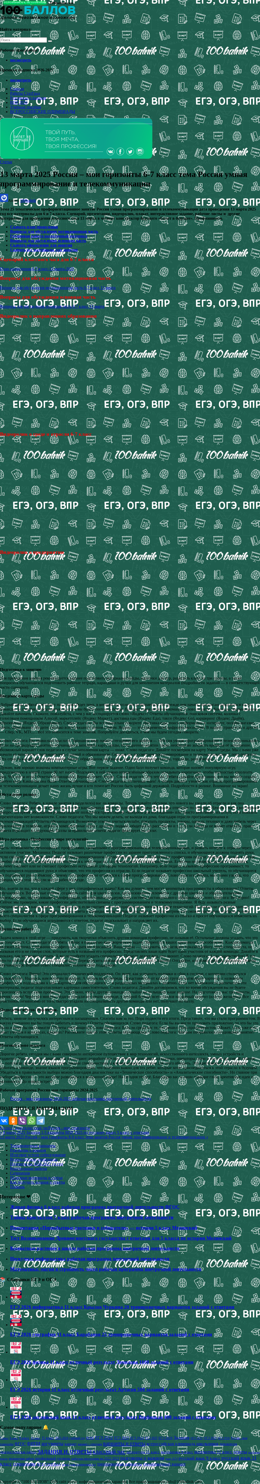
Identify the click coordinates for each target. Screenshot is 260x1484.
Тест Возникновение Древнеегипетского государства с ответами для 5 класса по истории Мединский (121, 1238)
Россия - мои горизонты (69, 1128)
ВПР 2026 (18, 102)
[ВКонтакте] (4, 1121)
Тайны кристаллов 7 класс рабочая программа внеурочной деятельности (91, 1217)
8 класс (14, 1438)
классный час (36, 1128)
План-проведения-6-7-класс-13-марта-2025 (37, 269)
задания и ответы (64, 1451)
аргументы (52, 1443)
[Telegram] (41, 1121)
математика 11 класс (213, 1451)
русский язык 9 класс (199, 1458)
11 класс (48, 1438)
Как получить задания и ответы (37, 1182)
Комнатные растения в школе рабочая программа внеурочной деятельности (95, 1248)
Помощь (17, 1187)
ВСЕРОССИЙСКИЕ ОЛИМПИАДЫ (42, 111)
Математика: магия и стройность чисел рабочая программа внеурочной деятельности (105, 1269)
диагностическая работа (18, 1452)
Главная (17, 89)
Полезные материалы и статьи (36, 1177)
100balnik (28, 200)
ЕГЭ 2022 (104, 1437)
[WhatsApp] (31, 1121)
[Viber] (22, 1121)
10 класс (35, 1438)
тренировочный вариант (164, 1464)
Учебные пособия (25, 107)
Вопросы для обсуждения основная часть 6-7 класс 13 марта (52, 306)
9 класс (24, 1438)
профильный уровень (52, 1458)
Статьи (6, 162)
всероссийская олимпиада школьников (182, 1443)
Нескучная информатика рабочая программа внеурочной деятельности (89, 1258)
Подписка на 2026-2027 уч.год (36, 1164)
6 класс (6, 1128)
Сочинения (20, 1173)
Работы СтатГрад (25, 93)
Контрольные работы (28, 1168)
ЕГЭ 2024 (137, 1438)
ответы (240, 1451)
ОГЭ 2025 (210, 1438)
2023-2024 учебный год (70, 1438)
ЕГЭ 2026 (165, 1438)
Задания (181, 1437)
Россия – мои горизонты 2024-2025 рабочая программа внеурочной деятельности (80, 1098)
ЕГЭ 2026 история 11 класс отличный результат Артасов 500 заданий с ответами (99, 1389)
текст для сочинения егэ (79, 1464)
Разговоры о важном (28, 98)
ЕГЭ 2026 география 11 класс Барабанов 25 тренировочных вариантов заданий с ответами (111, 1334)
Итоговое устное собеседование (38, 1155)
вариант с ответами (90, 1444)
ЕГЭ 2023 (121, 1438)
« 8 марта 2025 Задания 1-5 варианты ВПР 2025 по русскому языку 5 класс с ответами (74, 1132)
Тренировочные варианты (33, 1145)
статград (53, 1464)
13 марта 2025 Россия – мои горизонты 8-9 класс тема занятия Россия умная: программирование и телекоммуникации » (104, 1137)
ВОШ (90, 1438)
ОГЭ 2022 (196, 1438)
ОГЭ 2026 (224, 1438)
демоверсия (228, 1444)
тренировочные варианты (119, 1464)
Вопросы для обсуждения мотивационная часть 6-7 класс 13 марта (58, 287)
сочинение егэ (28, 1463)
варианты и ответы (124, 1443)
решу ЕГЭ (171, 1458)
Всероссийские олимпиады (34, 1159)
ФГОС (20, 1444)
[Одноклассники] (13, 1121)
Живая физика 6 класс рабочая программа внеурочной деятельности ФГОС (95, 1206)
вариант (70, 1444)
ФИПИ (33, 1443)
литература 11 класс (143, 1452)
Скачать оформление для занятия (41, 245)
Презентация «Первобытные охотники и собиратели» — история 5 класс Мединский (103, 1227)
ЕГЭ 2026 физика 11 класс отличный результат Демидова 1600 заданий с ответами (101, 1362)
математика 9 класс (177, 1452)
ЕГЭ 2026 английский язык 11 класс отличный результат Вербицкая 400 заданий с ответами (113, 1417)
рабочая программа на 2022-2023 (95, 1458)
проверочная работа (21, 1458)
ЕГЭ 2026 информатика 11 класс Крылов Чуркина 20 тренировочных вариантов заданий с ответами (122, 1307)
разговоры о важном (142, 1458)
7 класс (18, 1128)
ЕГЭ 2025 (151, 1438)
